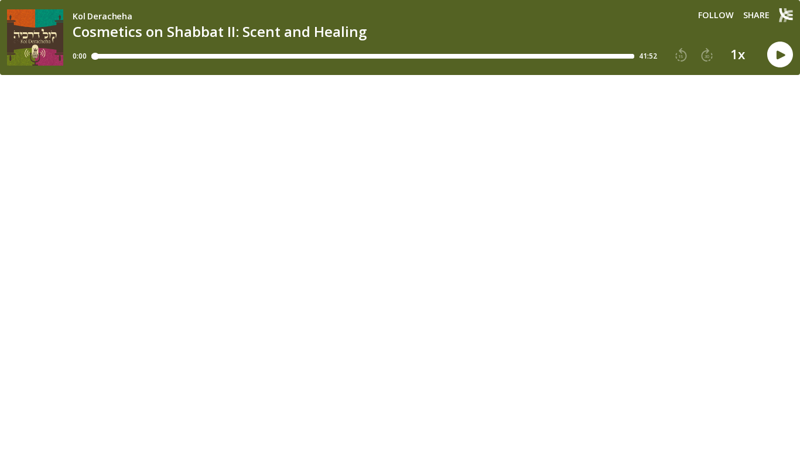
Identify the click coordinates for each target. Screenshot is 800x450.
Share (756, 15)
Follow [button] (716, 15)
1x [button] (737, 54)
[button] (681, 55)
